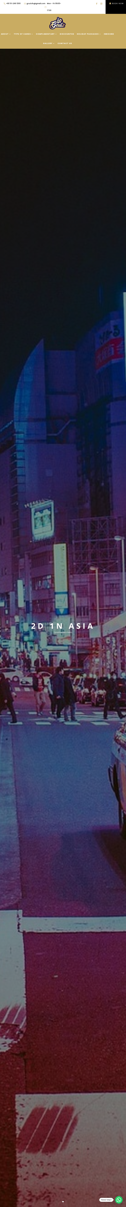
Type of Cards (22, 34)
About (5, 34)
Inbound (109, 34)
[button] (119, 1200)
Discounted (67, 34)
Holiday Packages (88, 34)
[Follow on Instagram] (101, 4)
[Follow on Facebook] (96, 4)
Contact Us (65, 43)
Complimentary (45, 34)
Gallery (47, 43)
